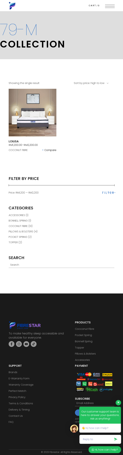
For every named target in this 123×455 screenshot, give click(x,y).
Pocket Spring (83, 335)
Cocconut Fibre (84, 329)
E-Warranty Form (19, 378)
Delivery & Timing (19, 409)
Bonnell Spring (83, 341)
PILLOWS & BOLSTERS (21, 231)
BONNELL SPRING (18, 220)
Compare (50, 150)
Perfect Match (17, 391)
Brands (13, 372)
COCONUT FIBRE (18, 150)
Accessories (82, 360)
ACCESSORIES (17, 215)
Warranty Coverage (21, 385)
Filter (108, 192)
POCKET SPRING (18, 237)
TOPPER (13, 242)
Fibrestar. (55, 452)
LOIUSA (14, 141)
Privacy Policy (17, 397)
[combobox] (89, 83)
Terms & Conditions (21, 403)
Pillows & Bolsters (85, 354)
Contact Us (16, 416)
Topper (79, 347)
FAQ (11, 422)
